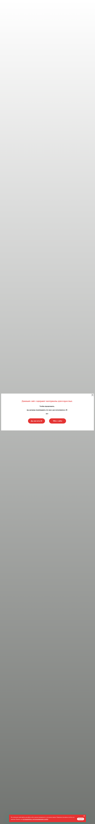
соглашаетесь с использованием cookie (35, 819)
